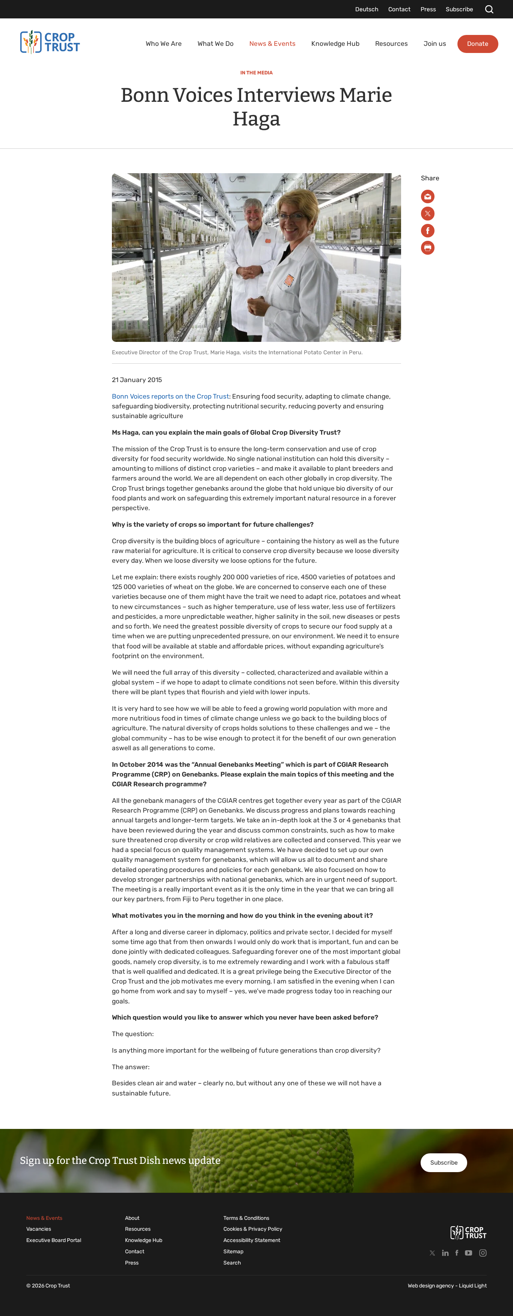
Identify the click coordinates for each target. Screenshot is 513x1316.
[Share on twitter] (428, 214)
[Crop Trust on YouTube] (468, 1252)
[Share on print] (428, 248)
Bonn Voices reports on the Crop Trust (170, 396)
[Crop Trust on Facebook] (457, 1252)
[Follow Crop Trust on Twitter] (432, 1252)
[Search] (489, 9)
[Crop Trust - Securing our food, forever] (50, 42)
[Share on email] (428, 197)
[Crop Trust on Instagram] (483, 1252)
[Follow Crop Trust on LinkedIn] (445, 1252)
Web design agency (431, 1286)
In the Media (256, 73)
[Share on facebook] (428, 231)
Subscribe (444, 1162)
